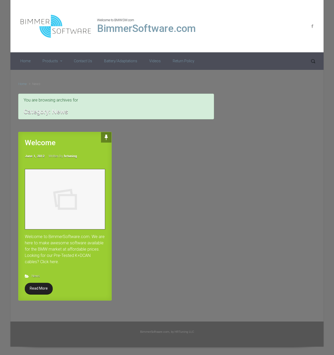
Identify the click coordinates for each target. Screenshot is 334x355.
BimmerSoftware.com (146, 28)
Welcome (40, 142)
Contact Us (83, 61)
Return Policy (183, 61)
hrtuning (70, 156)
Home (25, 61)
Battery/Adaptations (120, 61)
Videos (155, 61)
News (36, 276)
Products (50, 61)
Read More (39, 288)
